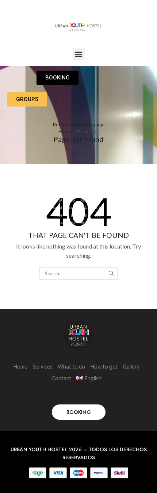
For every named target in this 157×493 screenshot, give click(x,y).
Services (42, 366)
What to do (71, 366)
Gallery (131, 366)
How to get (104, 366)
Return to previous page (78, 124)
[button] (79, 54)
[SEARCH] (111, 273)
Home (64, 131)
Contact (61, 378)
